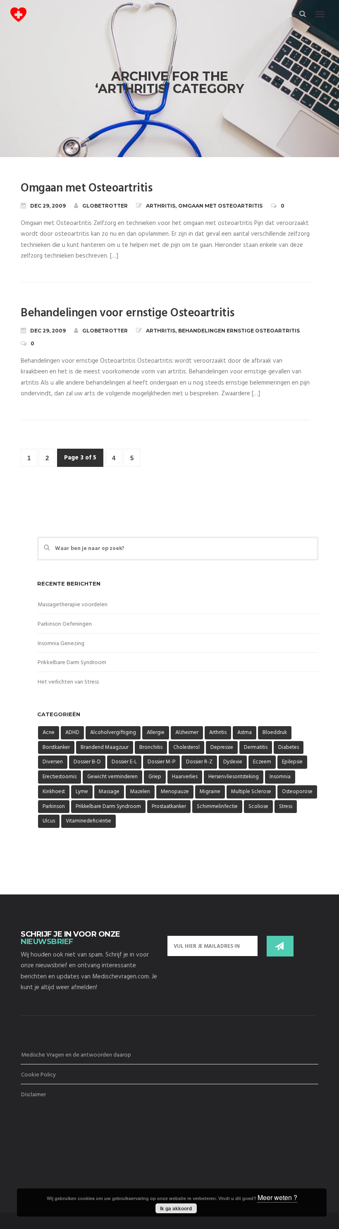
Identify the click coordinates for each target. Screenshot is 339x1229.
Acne (49, 732)
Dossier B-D (87, 762)
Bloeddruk (275, 732)
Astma (244, 732)
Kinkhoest (54, 791)
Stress (285, 806)
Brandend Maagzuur (105, 747)
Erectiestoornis (59, 776)
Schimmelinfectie (217, 806)
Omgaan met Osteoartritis (86, 188)
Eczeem (262, 762)
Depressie (221, 747)
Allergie (156, 732)
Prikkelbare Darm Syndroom (72, 662)
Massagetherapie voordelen (72, 605)
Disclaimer (33, 1095)
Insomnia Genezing (61, 643)
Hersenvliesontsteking (233, 776)
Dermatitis (255, 747)
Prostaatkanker (169, 806)
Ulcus (49, 821)
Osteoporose (297, 791)
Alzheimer (186, 732)
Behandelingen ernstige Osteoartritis (239, 331)
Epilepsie (292, 762)
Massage (109, 791)
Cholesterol (186, 747)
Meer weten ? (277, 1197)
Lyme (82, 791)
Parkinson (54, 806)
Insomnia (280, 776)
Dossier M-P (161, 762)
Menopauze (175, 791)
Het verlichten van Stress (68, 682)
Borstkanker (56, 747)
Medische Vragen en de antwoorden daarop (76, 1055)
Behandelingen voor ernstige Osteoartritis (127, 313)
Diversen (53, 762)
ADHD (72, 732)
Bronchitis (150, 747)
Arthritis (160, 206)
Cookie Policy (38, 1075)
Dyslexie (232, 762)
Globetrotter (105, 206)
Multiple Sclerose (251, 791)
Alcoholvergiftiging (113, 732)
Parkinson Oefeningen (65, 624)
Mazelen (140, 791)
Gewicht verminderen (112, 776)
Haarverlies (185, 776)
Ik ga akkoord (176, 1208)
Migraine (210, 791)
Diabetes (288, 747)
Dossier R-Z (199, 762)
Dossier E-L (124, 762)
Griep (154, 776)
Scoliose (258, 806)
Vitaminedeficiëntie (88, 821)
